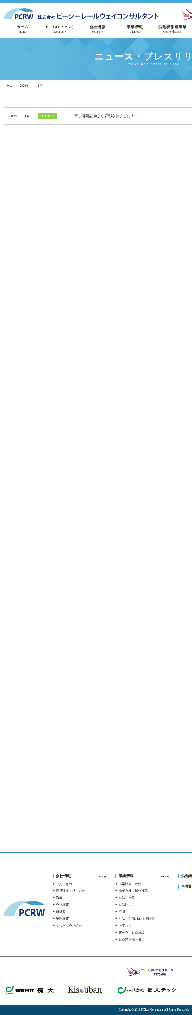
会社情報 (98, 29)
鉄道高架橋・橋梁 (132, 940)
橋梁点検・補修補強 (133, 891)
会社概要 (62, 905)
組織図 (61, 912)
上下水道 (125, 926)
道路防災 (125, 905)
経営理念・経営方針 (70, 891)
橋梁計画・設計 (130, 884)
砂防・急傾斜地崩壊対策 (136, 919)
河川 (122, 912)
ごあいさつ (64, 884)
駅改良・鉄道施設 (132, 933)
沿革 (59, 898)
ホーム (22, 29)
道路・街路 (127, 898)
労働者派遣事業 (172, 29)
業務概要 (62, 919)
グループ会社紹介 (69, 926)
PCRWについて (60, 29)
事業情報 (135, 29)
